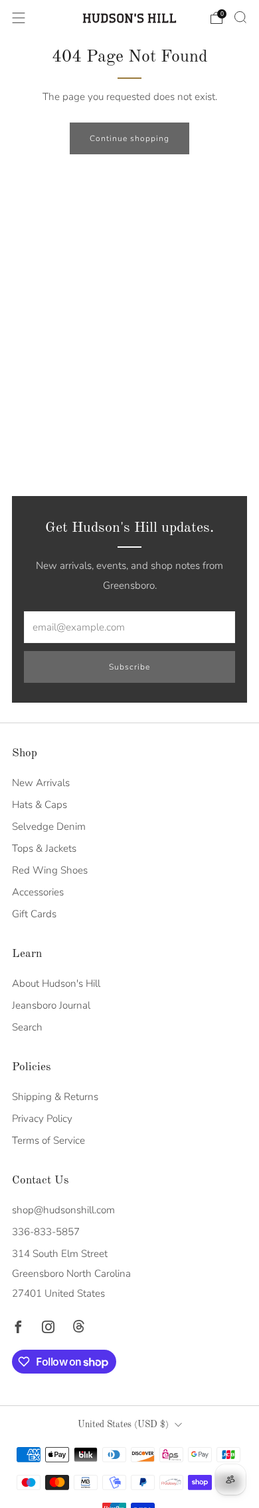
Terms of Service (48, 1140)
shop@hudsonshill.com (63, 1210)
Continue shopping (129, 138)
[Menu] (18, 18)
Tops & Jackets (44, 848)
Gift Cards (34, 914)
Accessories (38, 892)
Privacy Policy (42, 1118)
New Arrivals (41, 782)
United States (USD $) (123, 1425)
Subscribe (129, 667)
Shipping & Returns (55, 1096)
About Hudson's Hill (56, 983)
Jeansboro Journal (51, 1005)
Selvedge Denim (49, 826)
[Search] (240, 17)
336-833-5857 (46, 1231)
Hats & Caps (39, 804)
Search (27, 1027)
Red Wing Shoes (50, 870)
